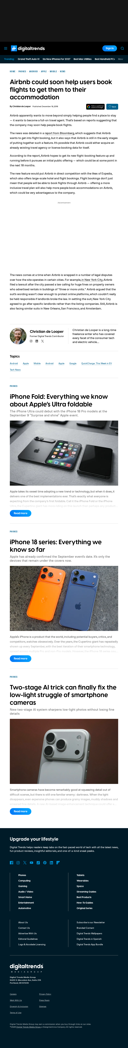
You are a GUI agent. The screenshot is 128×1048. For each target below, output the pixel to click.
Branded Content (85, 927)
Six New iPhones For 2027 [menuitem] (56, 59)
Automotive (24, 908)
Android (14, 363)
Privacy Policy (45, 994)
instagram (31, 341)
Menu (6, 48)
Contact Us (24, 927)
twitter (42, 341)
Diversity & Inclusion (19, 1006)
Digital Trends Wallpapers (89, 933)
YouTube (31, 862)
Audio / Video (25, 892)
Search (122, 48)
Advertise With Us (27, 933)
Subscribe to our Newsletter (91, 922)
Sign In (110, 48)
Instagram (18, 862)
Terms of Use (15, 1012)
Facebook (11, 862)
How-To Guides (85, 903)
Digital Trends (22, 53)
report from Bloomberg (59, 133)
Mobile (37, 363)
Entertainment (26, 903)
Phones (22, 875)
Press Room (44, 1000)
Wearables (82, 881)
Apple (26, 363)
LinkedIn (51, 862)
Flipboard (58, 862)
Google (72, 363)
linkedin (37, 341)
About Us (23, 922)
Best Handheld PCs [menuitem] (105, 59)
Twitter (24, 862)
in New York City (92, 279)
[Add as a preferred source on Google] (95, 107)
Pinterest (44, 862)
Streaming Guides (86, 892)
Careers (13, 994)
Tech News (15, 369)
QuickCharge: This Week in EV (96, 363)
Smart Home (25, 897)
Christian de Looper (21, 106)
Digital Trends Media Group (28, 1027)
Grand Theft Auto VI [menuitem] (28, 59)
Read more (20, 513)
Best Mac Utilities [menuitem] (83, 59)
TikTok (38, 862)
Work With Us (16, 1000)
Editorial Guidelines (28, 938)
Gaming (22, 886)
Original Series (84, 908)
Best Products (84, 897)
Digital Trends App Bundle (90, 944)
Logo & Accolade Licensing (32, 944)
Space (80, 886)
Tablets (80, 875)
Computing (24, 881)
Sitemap (42, 1006)
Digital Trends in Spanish (89, 938)
